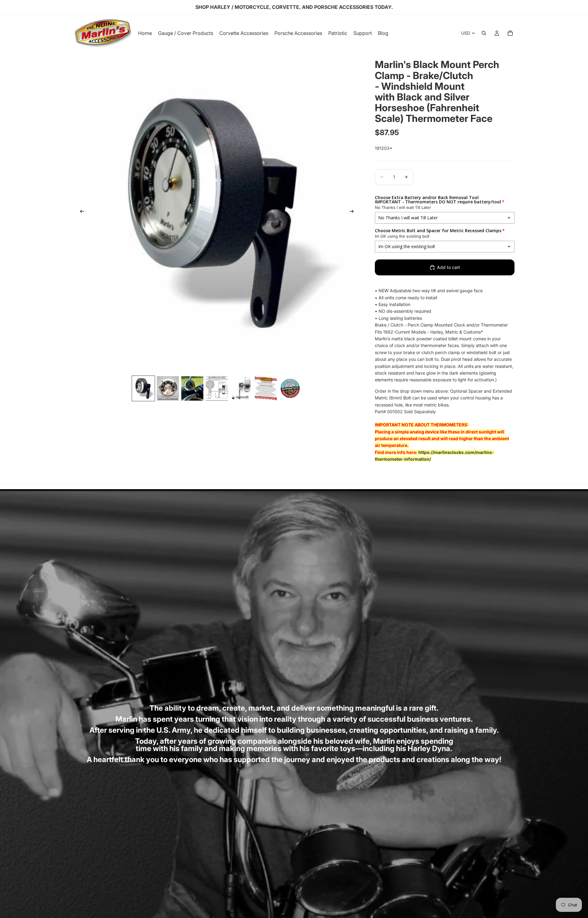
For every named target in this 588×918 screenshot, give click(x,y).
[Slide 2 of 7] (168, 388)
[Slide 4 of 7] (217, 388)
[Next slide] (353, 212)
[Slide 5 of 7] (241, 388)
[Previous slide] (80, 212)
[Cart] (510, 33)
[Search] (484, 33)
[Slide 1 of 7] (143, 388)
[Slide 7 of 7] (290, 388)
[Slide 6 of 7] (266, 388)
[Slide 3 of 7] (192, 388)
